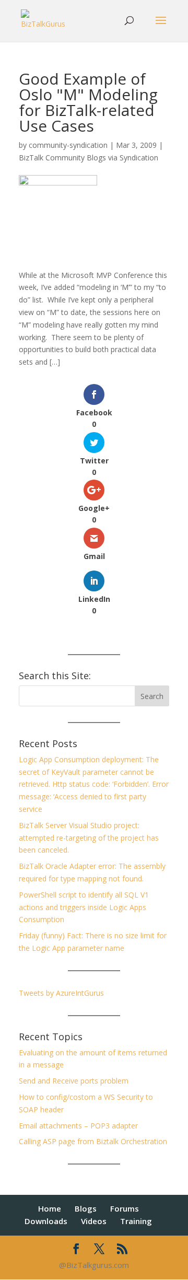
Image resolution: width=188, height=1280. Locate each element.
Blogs (86, 1208)
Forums (124, 1208)
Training (136, 1221)
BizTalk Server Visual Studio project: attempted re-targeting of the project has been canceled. (89, 837)
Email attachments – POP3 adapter (78, 1126)
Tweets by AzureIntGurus (61, 993)
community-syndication (68, 145)
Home (49, 1208)
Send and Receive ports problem (73, 1081)
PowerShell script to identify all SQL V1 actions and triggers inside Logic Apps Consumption (84, 907)
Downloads (46, 1221)
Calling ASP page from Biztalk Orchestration (93, 1141)
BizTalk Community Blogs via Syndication (88, 157)
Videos (94, 1221)
